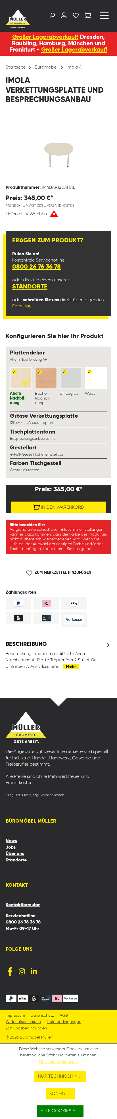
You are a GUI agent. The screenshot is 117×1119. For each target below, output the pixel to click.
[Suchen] (52, 16)
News (11, 841)
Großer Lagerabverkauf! (45, 37)
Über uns (15, 854)
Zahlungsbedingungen (26, 1028)
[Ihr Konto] (64, 16)
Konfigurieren (62, 1094)
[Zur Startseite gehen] (17, 19)
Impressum (15, 1015)
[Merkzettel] (76, 16)
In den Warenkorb (62, 507)
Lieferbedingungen (64, 1022)
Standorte (29, 287)
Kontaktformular (23, 905)
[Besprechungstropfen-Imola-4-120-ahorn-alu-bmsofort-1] (58, 148)
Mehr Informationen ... (58, 1062)
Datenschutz (42, 1015)
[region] (58, 148)
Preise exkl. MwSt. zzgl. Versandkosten (40, 205)
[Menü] (104, 17)
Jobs (11, 847)
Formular (21, 306)
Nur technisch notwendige (62, 1076)
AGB (64, 1015)
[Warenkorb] (88, 16)
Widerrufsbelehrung (23, 1022)
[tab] (58, 655)
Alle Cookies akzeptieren (62, 1111)
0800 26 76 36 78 (36, 267)
